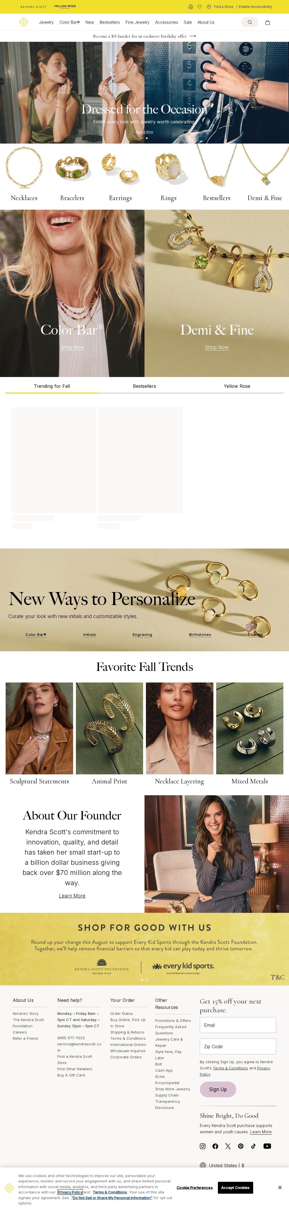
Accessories (166, 22)
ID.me (160, 1076)
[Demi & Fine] (216, 293)
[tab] (52, 385)
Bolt (158, 1064)
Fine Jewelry (138, 22)
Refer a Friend (25, 1038)
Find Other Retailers (74, 1069)
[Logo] (23, 22)
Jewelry (46, 22)
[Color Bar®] (72, 293)
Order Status (121, 1013)
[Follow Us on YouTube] (267, 1147)
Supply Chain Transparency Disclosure (167, 1101)
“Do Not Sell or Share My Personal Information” (111, 1197)
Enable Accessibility (255, 7)
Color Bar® (70, 22)
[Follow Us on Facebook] (215, 1147)
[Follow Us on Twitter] (228, 1147)
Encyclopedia (167, 1082)
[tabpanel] (144, 467)
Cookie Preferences (195, 1187)
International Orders (128, 1044)
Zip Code (213, 1046)
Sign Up (218, 1089)
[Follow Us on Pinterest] (241, 1147)
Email (209, 1025)
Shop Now (72, 347)
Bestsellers (110, 22)
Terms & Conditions (127, 1038)
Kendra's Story (25, 1013)
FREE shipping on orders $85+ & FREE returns (140, 36)
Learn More (72, 896)
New (90, 22)
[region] (144, 1188)
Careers (20, 1032)
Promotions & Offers (173, 1020)
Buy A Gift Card (71, 1075)
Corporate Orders (126, 1057)
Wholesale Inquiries (127, 1050)
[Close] (280, 1187)
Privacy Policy (70, 1192)
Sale (188, 22)
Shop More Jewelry (172, 1089)
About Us (206, 22)
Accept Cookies (235, 1187)
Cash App (164, 1070)
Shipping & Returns (127, 1032)
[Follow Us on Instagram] (202, 1147)
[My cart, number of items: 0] (267, 22)
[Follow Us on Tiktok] (253, 1147)
